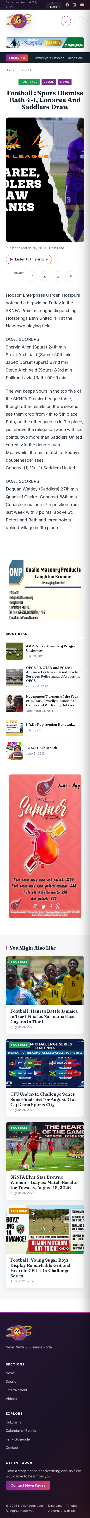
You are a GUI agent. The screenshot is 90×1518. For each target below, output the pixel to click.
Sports (11, 1381)
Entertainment (16, 1390)
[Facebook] (67, 5)
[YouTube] (82, 5)
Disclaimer (56, 1505)
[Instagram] (75, 5)
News (10, 1373)
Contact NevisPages (28, 1485)
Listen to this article (29, 259)
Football (25, 70)
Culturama (13, 1422)
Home (10, 70)
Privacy (72, 1505)
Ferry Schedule (18, 1439)
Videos (11, 1399)
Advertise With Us (61, 1510)
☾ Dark (53, 5)
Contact (12, 1448)
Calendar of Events (21, 1431)
